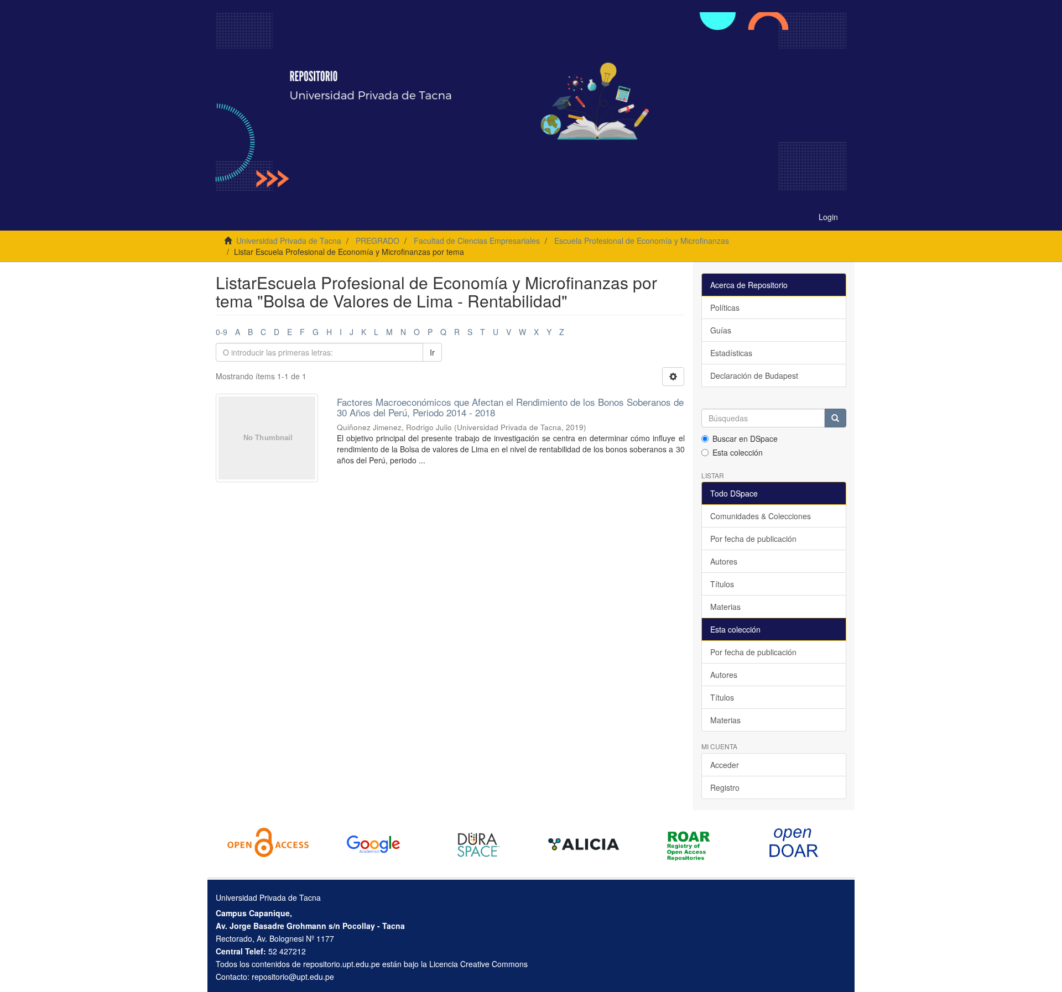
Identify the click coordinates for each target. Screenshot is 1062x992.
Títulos (722, 583)
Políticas (725, 307)
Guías (720, 330)
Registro (725, 787)
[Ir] (835, 418)
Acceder (724, 764)
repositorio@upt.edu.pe (293, 976)
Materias (725, 606)
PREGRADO (377, 240)
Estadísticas (731, 352)
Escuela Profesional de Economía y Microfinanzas (641, 240)
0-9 (221, 331)
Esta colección (737, 452)
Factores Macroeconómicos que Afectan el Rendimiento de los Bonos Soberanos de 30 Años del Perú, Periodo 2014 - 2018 (510, 407)
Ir (432, 352)
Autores (723, 561)
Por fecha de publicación (753, 538)
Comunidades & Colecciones (760, 515)
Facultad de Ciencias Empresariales (477, 240)
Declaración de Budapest (754, 375)
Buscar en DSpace (745, 438)
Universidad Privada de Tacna (288, 240)
